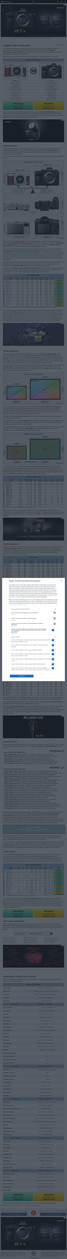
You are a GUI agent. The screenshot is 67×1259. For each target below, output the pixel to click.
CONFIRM (22, 676)
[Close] (61, 581)
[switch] (54, 613)
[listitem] (33, 609)
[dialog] (33, 629)
